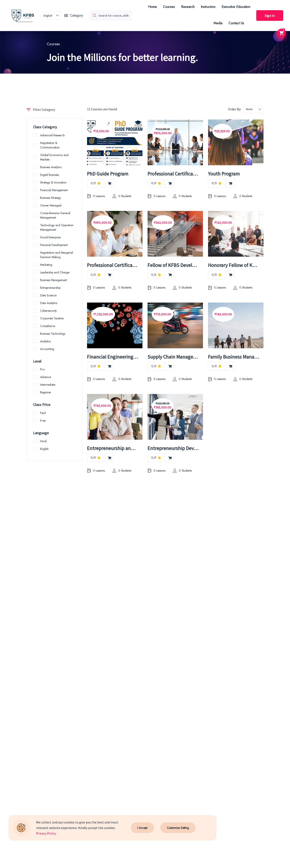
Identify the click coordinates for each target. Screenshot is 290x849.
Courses (169, 6)
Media (218, 23)
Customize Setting (178, 828)
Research (188, 6)
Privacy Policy (46, 833)
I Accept (142, 828)
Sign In (270, 15)
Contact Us (236, 23)
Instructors (208, 6)
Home (152, 6)
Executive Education (236, 6)
